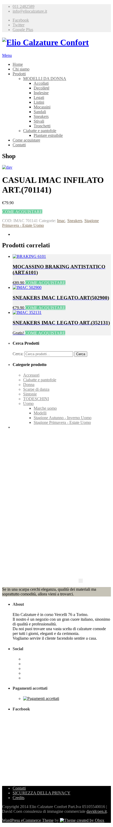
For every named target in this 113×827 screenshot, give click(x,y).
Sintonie (30, 394)
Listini (39, 102)
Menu (7, 55)
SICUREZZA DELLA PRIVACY (41, 793)
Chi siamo (21, 69)
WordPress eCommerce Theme (28, 820)
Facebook (21, 20)
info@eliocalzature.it (30, 11)
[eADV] (81, 581)
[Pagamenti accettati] (41, 698)
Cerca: (18, 354)
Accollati (41, 83)
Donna (28, 384)
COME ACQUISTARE (22, 211)
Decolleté (41, 88)
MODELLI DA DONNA (44, 78)
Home (18, 64)
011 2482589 (23, 6)
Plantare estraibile (48, 135)
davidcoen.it (96, 811)
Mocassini (42, 107)
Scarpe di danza (36, 389)
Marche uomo (45, 408)
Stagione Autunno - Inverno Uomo (62, 417)
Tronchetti (42, 126)
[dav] (7, 167)
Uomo (28, 403)
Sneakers (41, 116)
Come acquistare (26, 140)
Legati (39, 97)
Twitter (18, 25)
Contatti (19, 145)
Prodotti (19, 74)
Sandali (40, 111)
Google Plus (23, 29)
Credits (18, 797)
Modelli (40, 413)
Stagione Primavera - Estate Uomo (62, 422)
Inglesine (41, 93)
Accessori (31, 375)
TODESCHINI (36, 399)
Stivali (39, 121)
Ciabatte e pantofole (39, 130)
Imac (61, 220)
